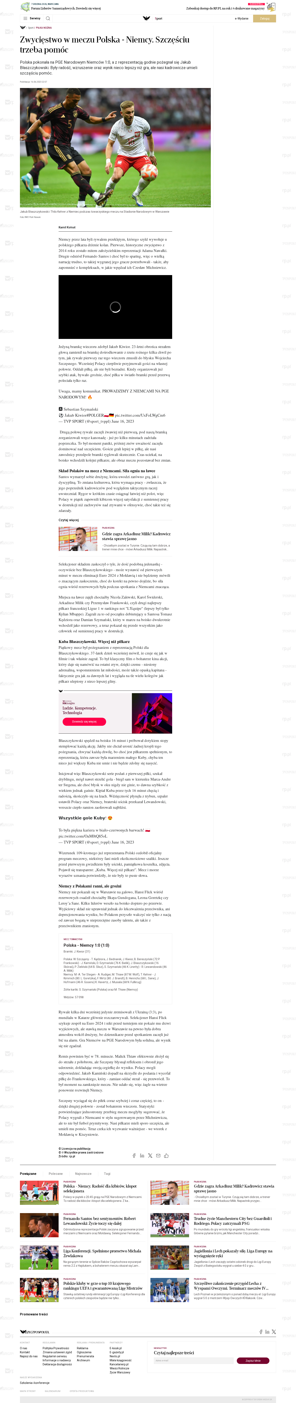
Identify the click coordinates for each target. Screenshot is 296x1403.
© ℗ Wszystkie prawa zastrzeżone (81, 1152)
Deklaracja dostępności (57, 1364)
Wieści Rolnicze (119, 1368)
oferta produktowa (82, 1391)
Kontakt (25, 1352)
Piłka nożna (44, 27)
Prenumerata (85, 1356)
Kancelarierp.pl (119, 1364)
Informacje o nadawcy (57, 1360)
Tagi (107, 1174)
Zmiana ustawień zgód (57, 1352)
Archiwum (83, 1360)
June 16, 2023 (123, 421)
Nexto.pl (115, 1356)
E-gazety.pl (117, 1352)
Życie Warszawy (120, 1372)
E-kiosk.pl (116, 1348)
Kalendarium (52, 1391)
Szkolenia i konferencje (35, 1382)
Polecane (56, 1174)
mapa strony (28, 1391)
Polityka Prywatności (56, 1348)
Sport (31, 27)
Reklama (82, 1348)
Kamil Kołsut (67, 227)
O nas (23, 1348)
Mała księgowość (120, 1360)
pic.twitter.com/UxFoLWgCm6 (140, 415)
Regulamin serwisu (55, 1356)
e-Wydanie (241, 18)
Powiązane (28, 1174)
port (158, 19)
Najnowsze (83, 1174)
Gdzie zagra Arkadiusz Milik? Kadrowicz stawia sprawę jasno (136, 536)
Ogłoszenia (84, 1352)
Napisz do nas (29, 1356)
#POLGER (95, 415)
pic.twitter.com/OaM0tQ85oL (83, 836)
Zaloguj (264, 18)
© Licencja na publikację (75, 1148)
